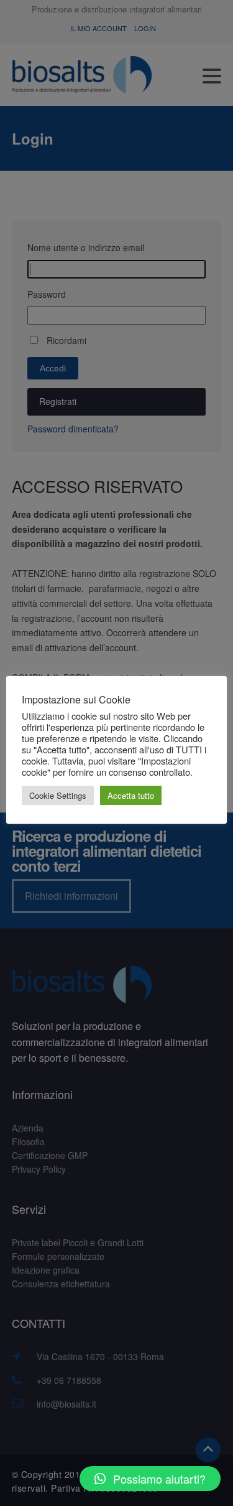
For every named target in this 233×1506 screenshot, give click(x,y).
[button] (150, 1478)
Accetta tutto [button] (130, 795)
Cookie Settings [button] (57, 795)
